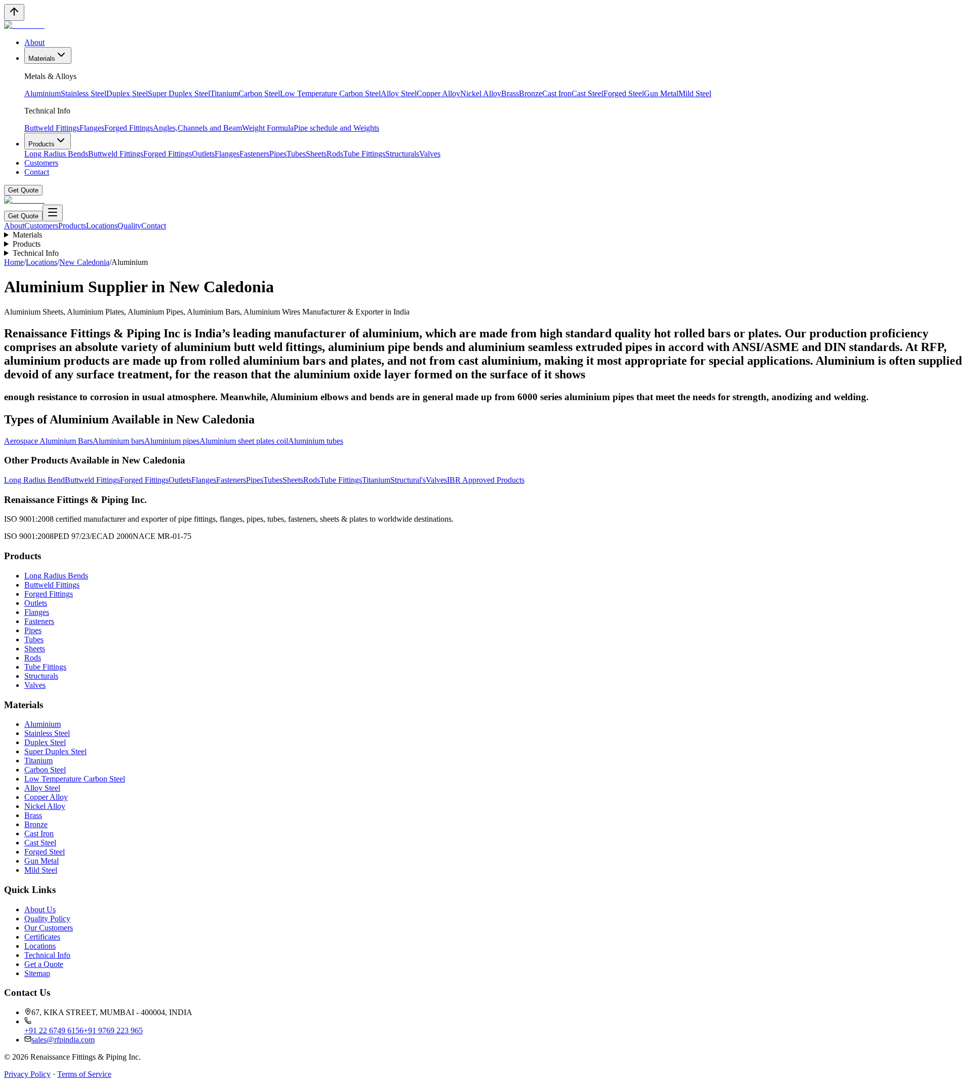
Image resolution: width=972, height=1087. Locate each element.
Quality (129, 225)
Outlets (203, 153)
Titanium (224, 93)
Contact (36, 172)
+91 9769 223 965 (113, 1030)
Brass (510, 93)
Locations (101, 225)
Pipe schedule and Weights (336, 128)
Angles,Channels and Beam (197, 128)
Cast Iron (557, 93)
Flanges (91, 128)
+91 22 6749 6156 (54, 1030)
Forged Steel (623, 93)
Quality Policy (47, 918)
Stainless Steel (83, 93)
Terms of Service (84, 1074)
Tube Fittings (364, 153)
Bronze (530, 93)
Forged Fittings (128, 128)
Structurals (402, 153)
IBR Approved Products (485, 480)
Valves (429, 153)
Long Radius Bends (56, 153)
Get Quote (23, 190)
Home (14, 262)
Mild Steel (694, 93)
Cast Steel (587, 93)
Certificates (42, 937)
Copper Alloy (438, 93)
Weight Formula (268, 128)
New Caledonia (84, 262)
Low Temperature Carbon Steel (330, 93)
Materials (41, 58)
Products (41, 144)
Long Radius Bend (34, 480)
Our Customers (48, 927)
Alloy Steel (399, 93)
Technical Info (36, 253)
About (34, 42)
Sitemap (37, 973)
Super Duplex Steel (179, 93)
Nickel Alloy (480, 93)
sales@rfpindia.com (63, 1039)
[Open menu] (53, 213)
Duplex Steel (127, 93)
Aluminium (42, 93)
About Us (40, 909)
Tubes (296, 153)
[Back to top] (14, 12)
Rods (335, 153)
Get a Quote (43, 964)
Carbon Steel (259, 93)
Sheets (316, 153)
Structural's (408, 480)
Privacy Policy (27, 1074)
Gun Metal (661, 93)
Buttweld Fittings (51, 128)
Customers (41, 163)
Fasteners (254, 153)
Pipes (278, 153)
